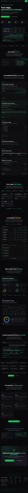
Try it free (17, 375)
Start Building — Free (5, 16)
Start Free (26, 1)
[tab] (3, 191)
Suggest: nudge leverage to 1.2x (6, 355)
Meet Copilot (10, 375)
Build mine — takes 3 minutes (13, 421)
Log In (23, 1)
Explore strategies (14, 16)
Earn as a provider (13, 258)
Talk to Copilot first (19, 460)
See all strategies (19, 208)
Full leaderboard (24, 241)
